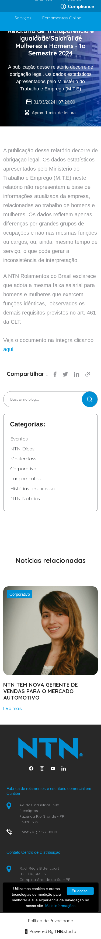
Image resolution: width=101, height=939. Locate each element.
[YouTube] (55, 768)
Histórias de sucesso (32, 488)
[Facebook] (33, 768)
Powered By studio (52, 931)
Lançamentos (25, 478)
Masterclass (23, 459)
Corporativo (23, 468)
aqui (8, 349)
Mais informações (60, 905)
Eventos (19, 439)
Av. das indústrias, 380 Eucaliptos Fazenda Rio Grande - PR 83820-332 (41, 813)
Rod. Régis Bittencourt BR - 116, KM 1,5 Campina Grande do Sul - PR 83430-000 (45, 877)
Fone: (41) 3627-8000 (38, 831)
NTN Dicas (22, 449)
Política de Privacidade (50, 920)
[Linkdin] (65, 768)
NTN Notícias (25, 498)
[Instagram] (44, 768)
